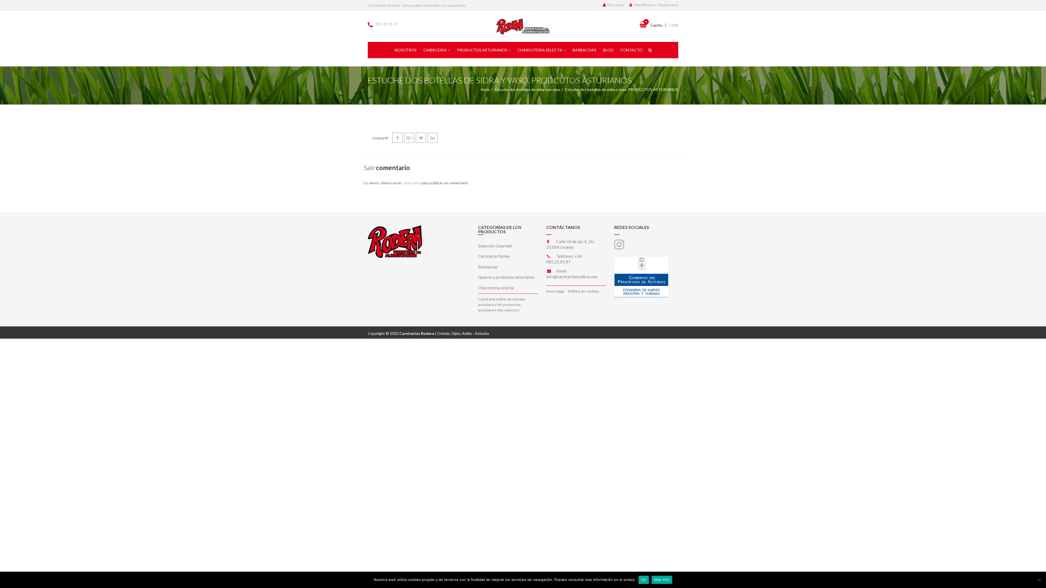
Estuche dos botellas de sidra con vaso (527, 89)
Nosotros (405, 50)
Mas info (662, 579)
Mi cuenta (615, 4)
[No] (1039, 580)
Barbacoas (584, 50)
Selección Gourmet (495, 245)
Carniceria (435, 50)
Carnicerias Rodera (416, 333)
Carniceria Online (494, 256)
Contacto (631, 50)
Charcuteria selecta (540, 50)
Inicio (485, 89)
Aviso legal (555, 291)
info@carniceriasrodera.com (571, 276)
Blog (608, 50)
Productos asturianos (482, 50)
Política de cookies (583, 291)
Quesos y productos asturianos (506, 277)
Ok (643, 579)
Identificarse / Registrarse (655, 4)
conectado (411, 182)
